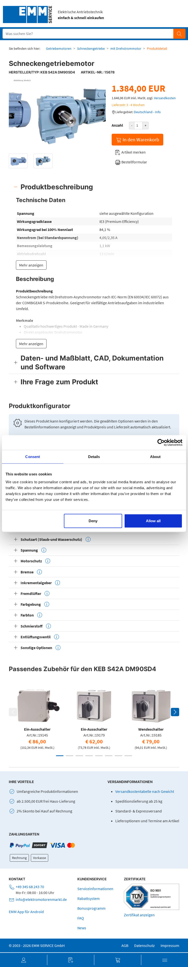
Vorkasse (39, 858)
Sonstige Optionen (36, 647)
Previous (13, 712)
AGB (124, 945)
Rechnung (19, 858)
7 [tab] (118, 755)
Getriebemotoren (58, 48)
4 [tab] (89, 755)
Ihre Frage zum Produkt (59, 382)
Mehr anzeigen (31, 265)
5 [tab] (99, 755)
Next (175, 712)
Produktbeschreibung (57, 187)
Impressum (170, 945)
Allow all (153, 521)
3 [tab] (79, 755)
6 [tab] (108, 755)
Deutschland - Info (147, 112)
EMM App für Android (26, 911)
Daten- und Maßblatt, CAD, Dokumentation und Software (92, 362)
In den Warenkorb (140, 139)
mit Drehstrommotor (125, 48)
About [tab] (155, 457)
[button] (23, 960)
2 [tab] (69, 755)
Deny (93, 521)
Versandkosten (165, 98)
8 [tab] (128, 755)
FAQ (80, 918)
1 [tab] (59, 755)
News (81, 927)
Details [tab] (94, 457)
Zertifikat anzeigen (139, 914)
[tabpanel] (37, 717)
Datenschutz (144, 945)
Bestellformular (134, 161)
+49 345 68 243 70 (30, 886)
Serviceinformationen (95, 888)
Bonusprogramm (91, 908)
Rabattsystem (88, 898)
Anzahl (117, 125)
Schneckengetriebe (91, 48)
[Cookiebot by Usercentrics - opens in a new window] (161, 442)
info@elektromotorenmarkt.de (41, 899)
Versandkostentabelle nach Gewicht (144, 791)
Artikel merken (133, 152)
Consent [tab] (32, 457)
